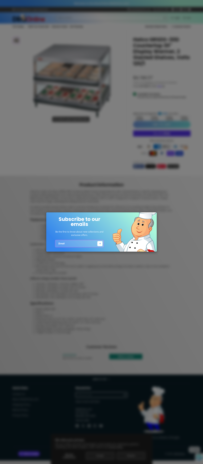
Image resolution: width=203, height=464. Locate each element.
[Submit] (99, 243)
